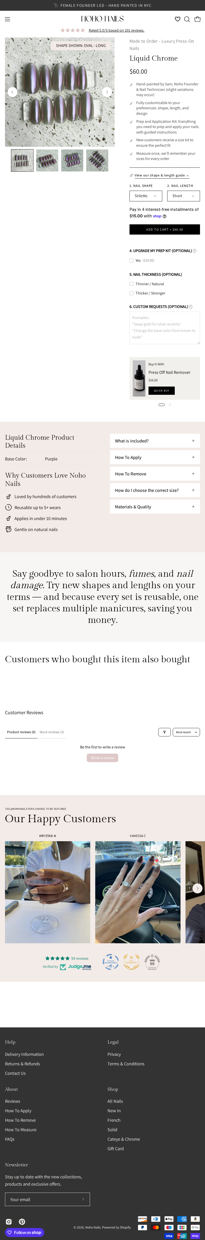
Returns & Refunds (22, 1064)
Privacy (114, 1054)
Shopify (125, 1227)
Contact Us (15, 1073)
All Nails (115, 1101)
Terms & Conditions (126, 1064)
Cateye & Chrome (124, 1139)
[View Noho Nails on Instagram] (8, 1222)
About (11, 1089)
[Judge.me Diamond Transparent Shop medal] (111, 962)
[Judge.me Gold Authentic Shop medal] (132, 962)
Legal (113, 1042)
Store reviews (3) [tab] (52, 732)
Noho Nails (92, 1227)
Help (10, 1042)
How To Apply (18, 1110)
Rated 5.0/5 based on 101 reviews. (116, 30)
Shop (113, 1089)
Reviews (12, 1101)
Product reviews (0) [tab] (21, 732)
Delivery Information (24, 1054)
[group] (102, 5)
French (114, 1120)
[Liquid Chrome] (22, 160)
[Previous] (13, 92)
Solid (112, 1129)
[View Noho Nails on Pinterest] (21, 1222)
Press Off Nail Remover (169, 372)
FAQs (9, 1139)
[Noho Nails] (102, 19)
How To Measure (20, 1129)
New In (114, 1110)
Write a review (102, 757)
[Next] (107, 92)
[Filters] (164, 732)
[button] (186, 19)
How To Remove (20, 1120)
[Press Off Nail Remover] (139, 378)
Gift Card (116, 1148)
